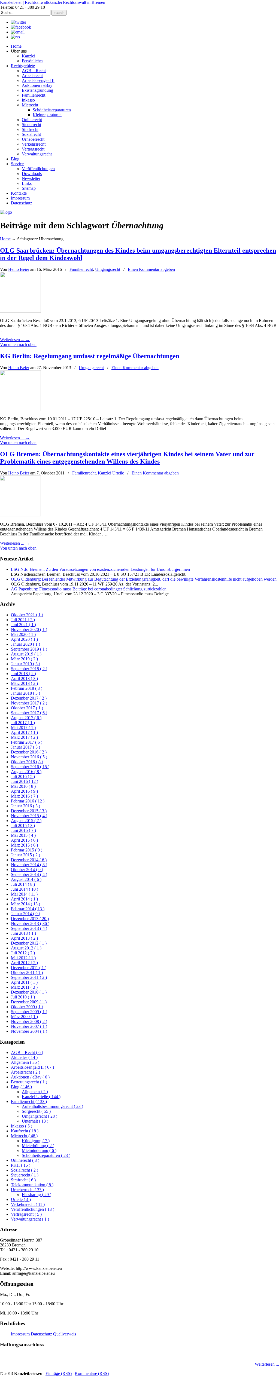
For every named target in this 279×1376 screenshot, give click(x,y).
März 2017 (24, 737)
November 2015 (29, 815)
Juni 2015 (23, 830)
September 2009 (29, 1011)
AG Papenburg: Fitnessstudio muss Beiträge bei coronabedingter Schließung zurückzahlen (88, 589)
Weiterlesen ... (267, 1364)
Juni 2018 (23, 673)
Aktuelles (24, 1057)
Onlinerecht (25, 1160)
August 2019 (26, 654)
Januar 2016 (25, 806)
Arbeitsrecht (25, 1072)
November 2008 (29, 1021)
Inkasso (21, 1126)
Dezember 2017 (29, 698)
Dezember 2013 (30, 918)
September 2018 (29, 668)
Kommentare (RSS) (92, 1373)
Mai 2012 (23, 957)
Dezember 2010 (29, 992)
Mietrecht (24, 1135)
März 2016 (24, 796)
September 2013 (29, 928)
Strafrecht (23, 1180)
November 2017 (29, 703)
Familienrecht (81, 269)
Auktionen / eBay (30, 1077)
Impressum (20, 1334)
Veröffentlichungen (32, 1209)
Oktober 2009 (27, 1006)
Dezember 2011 (28, 967)
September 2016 (30, 766)
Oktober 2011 (27, 972)
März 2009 (24, 1016)
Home (5, 239)
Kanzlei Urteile (111, 473)
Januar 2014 (25, 913)
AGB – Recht (27, 1052)
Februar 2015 (26, 850)
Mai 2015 (23, 835)
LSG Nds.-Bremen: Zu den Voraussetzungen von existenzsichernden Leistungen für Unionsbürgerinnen (100, 569)
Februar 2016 (27, 801)
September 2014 (29, 874)
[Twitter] (18, 22)
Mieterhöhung (38, 1145)
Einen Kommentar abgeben (151, 269)
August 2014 (26, 879)
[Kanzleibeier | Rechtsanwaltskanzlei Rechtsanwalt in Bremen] (6, 212)
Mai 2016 (23, 786)
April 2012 (24, 962)
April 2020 (24, 639)
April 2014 (24, 899)
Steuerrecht (24, 1175)
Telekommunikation (32, 1184)
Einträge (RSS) (59, 1373)
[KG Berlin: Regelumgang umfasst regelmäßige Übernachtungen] (20, 409)
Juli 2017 (23, 722)
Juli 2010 (23, 997)
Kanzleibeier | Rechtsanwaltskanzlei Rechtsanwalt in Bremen (52, 2)
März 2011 (24, 987)
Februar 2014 (27, 908)
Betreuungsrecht (29, 1082)
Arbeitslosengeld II (32, 1067)
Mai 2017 (23, 727)
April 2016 (24, 791)
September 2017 (29, 712)
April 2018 (24, 678)
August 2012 (26, 948)
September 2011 (29, 977)
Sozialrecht (24, 1170)
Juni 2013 (23, 933)
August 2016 (26, 771)
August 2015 (26, 820)
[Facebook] (21, 27)
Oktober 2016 (27, 761)
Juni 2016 (24, 781)
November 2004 (29, 1031)
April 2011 (24, 982)
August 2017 (26, 717)
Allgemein (25, 1062)
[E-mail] (18, 32)
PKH (20, 1165)
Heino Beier (18, 269)
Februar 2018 (26, 688)
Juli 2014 (23, 884)
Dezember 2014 (29, 859)
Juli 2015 (23, 825)
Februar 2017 (26, 742)
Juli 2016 (23, 776)
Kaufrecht (24, 1131)
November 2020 (29, 629)
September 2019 (29, 649)
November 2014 (29, 864)
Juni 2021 (23, 624)
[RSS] (15, 37)
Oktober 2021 (27, 614)
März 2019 (24, 659)
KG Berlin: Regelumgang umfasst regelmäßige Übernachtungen (89, 356)
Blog (21, 1086)
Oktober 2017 (27, 708)
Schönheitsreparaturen (46, 1155)
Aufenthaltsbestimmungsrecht (52, 1106)
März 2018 (24, 683)
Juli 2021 (23, 619)
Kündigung (36, 1140)
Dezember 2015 (29, 810)
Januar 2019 (25, 663)
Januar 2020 (25, 644)
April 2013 (24, 938)
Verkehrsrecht (28, 1204)
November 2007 (29, 1026)
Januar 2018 (25, 693)
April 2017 (24, 732)
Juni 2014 (24, 889)
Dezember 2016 (29, 752)
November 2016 (29, 757)
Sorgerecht (36, 1111)
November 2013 (30, 923)
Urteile (21, 1199)
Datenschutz (41, 1334)
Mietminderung (39, 1150)
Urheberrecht (27, 1189)
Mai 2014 (24, 894)
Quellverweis (64, 1334)
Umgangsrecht (107, 269)
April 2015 (24, 840)
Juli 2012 (23, 953)
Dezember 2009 (29, 1002)
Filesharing (36, 1194)
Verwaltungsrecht (30, 1219)
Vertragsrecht (26, 1214)
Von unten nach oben (18, 344)
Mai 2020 (23, 634)
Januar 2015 (25, 855)
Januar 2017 (25, 747)
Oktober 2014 (27, 869)
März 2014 (25, 904)
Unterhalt (35, 1121)
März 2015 (24, 845)
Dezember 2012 (29, 943)
